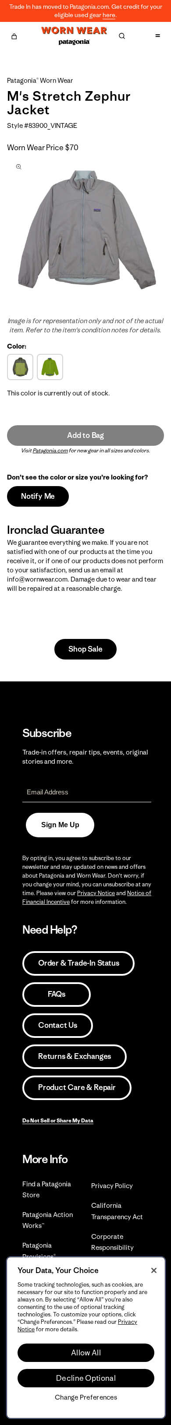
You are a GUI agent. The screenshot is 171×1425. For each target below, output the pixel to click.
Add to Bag (85, 435)
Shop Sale (85, 649)
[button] (14, 35)
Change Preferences (86, 1397)
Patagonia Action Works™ (47, 1220)
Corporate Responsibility (112, 1242)
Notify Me (38, 496)
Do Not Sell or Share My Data (57, 1120)
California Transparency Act (117, 1210)
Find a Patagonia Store (46, 1189)
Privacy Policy (112, 1186)
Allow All (86, 1353)
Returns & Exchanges (74, 1056)
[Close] (154, 1270)
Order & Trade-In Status (78, 963)
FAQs (56, 994)
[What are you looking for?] (122, 36)
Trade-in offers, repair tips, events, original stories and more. (85, 756)
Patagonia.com (50, 450)
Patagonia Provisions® (39, 1250)
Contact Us (57, 1025)
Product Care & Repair (77, 1087)
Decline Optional (86, 1378)
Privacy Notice (96, 893)
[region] (86, 1337)
